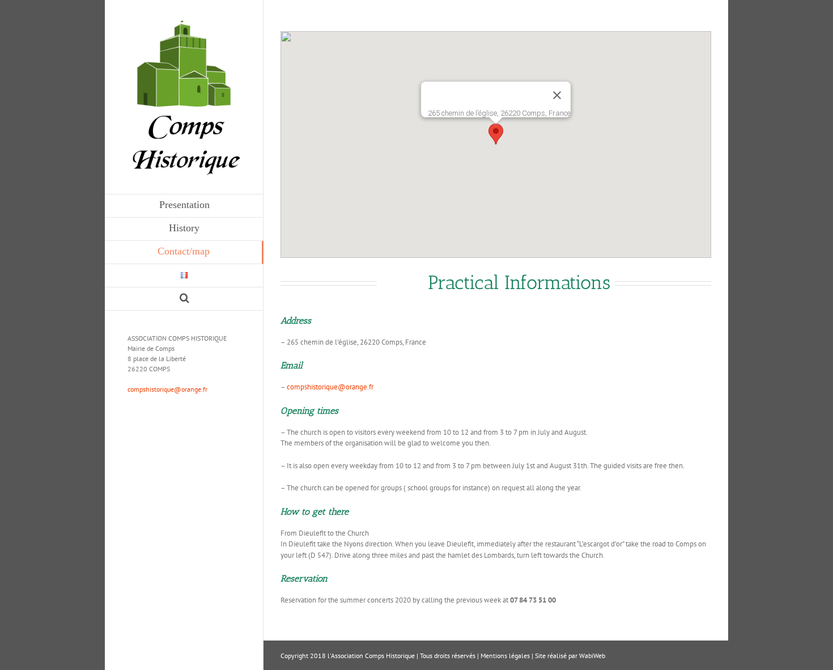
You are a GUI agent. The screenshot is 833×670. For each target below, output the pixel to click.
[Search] (184, 299)
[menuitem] (184, 206)
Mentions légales (505, 655)
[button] (495, 134)
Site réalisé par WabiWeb (570, 655)
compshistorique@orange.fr (167, 389)
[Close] (557, 95)
